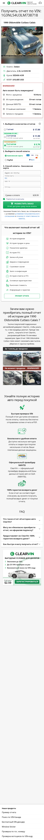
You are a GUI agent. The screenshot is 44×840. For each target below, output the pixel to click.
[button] (4, 95)
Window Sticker (9, 826)
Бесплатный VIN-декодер (13, 822)
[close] (4, 3)
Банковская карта (15, 156)
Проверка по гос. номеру (13, 831)
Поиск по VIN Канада (11, 817)
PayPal (10, 160)
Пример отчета (22, 296)
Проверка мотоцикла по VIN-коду (17, 836)
